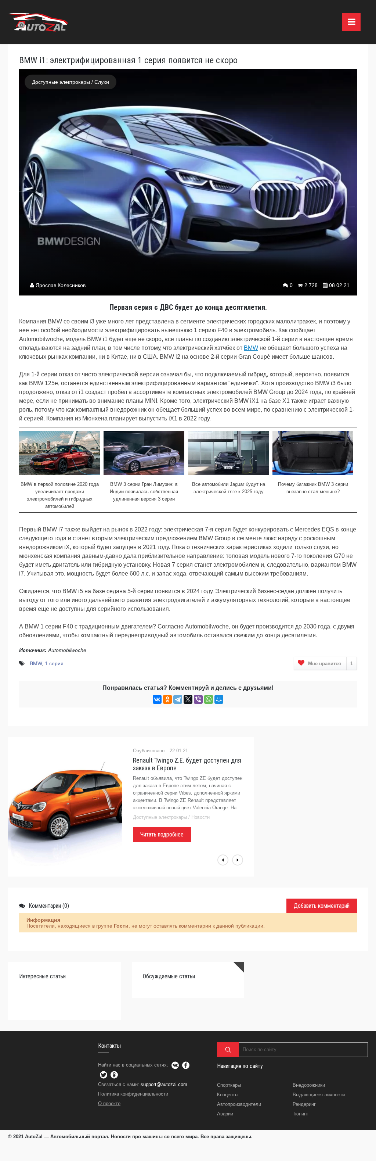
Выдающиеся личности (319, 1094)
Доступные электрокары (61, 82)
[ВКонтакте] (157, 699)
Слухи (101, 82)
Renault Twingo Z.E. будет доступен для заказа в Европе (187, 764)
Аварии (225, 1114)
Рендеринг (304, 1104)
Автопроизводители (239, 1104)
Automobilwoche (67, 650)
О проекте (109, 1103)
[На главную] (39, 22)
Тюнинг (300, 1114)
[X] (188, 699)
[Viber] (198, 699)
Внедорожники (309, 1085)
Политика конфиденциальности (133, 1094)
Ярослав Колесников (61, 285)
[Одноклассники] (167, 699)
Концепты (227, 1094)
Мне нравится (330, 663)
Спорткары (229, 1085)
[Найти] (228, 1049)
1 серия (54, 663)
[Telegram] (177, 699)
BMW (251, 348)
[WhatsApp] (208, 699)
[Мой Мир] (218, 699)
